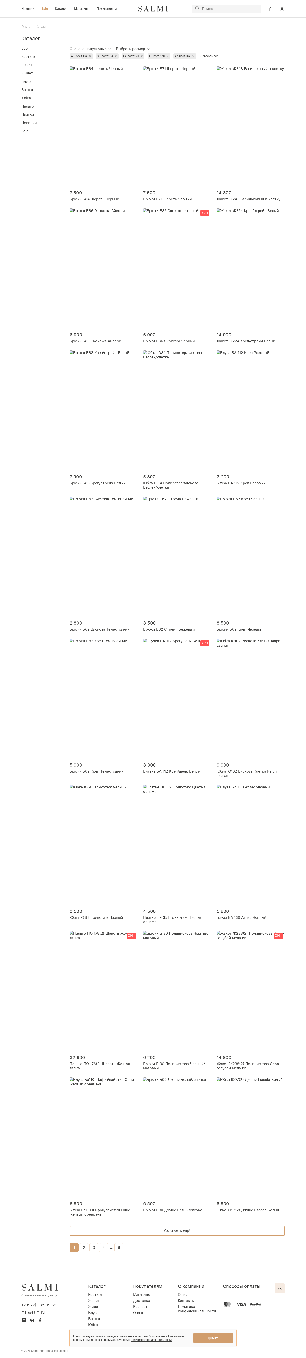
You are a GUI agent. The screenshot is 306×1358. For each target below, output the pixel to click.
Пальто (27, 106)
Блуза (26, 81)
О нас (183, 1294)
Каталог (61, 9)
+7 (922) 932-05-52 (38, 1305)
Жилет (27, 73)
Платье (27, 114)
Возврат (140, 1306)
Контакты (186, 1300)
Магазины (81, 9)
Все (24, 48)
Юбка (26, 98)
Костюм (28, 56)
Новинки (27, 9)
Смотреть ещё (177, 1231)
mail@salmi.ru (33, 1312)
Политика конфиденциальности (197, 1308)
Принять (213, 1338)
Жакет (27, 65)
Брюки (27, 89)
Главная (26, 26)
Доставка (141, 1300)
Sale (44, 9)
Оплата (139, 1312)
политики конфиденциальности (151, 1339)
